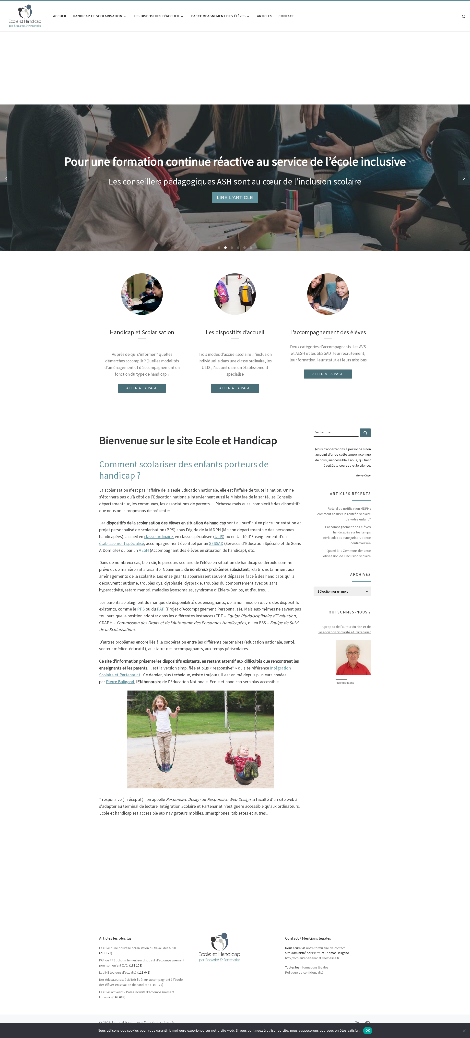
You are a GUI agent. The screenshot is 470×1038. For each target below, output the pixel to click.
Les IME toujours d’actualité (118, 972)
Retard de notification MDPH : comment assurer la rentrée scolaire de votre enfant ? (344, 513)
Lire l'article (235, 197)
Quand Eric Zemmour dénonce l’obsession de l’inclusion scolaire (346, 553)
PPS (141, 609)
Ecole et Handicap (126, 1022)
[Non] (463, 1030)
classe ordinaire (158, 536)
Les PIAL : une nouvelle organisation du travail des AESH (137, 948)
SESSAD (216, 543)
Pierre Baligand (345, 682)
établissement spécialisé (121, 543)
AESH (144, 550)
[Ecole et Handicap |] (25, 15)
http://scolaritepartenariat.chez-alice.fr (312, 958)
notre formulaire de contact (325, 948)
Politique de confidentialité (304, 972)
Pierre (316, 953)
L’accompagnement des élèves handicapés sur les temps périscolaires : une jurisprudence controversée (347, 535)
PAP (160, 609)
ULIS (218, 536)
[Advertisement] (235, 68)
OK (367, 1030)
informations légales (314, 967)
